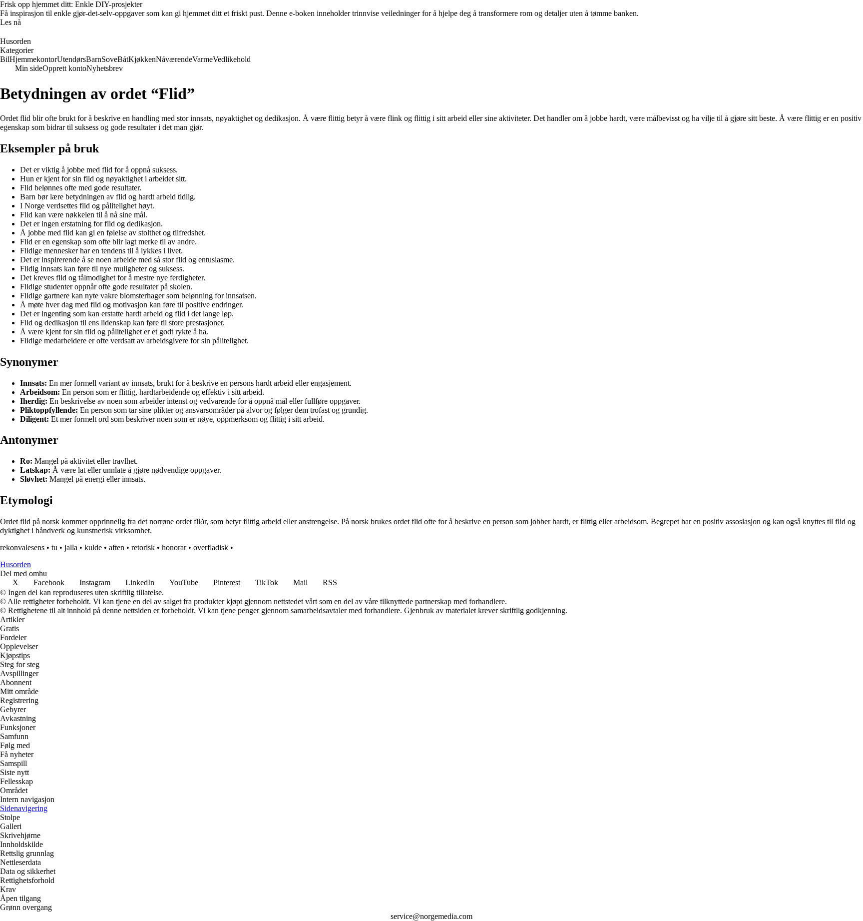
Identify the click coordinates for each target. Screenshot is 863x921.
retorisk (143, 547)
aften (116, 547)
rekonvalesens (22, 547)
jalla (70, 547)
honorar (174, 547)
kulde (93, 547)
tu (54, 547)
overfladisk (210, 547)
